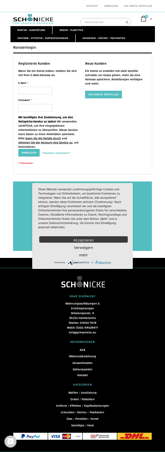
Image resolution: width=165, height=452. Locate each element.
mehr (83, 255)
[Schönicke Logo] (33, 19)
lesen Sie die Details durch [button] (43, 138)
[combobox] (105, 22)
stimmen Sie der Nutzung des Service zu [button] (45, 142)
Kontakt (92, 6)
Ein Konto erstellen (138, 6)
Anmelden (111, 6)
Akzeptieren (83, 240)
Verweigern (83, 247)
